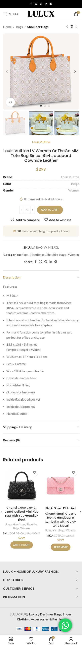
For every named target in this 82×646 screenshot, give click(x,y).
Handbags (37, 254)
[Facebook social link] (30, 4)
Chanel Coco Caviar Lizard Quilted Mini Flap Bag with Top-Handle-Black (22, 514)
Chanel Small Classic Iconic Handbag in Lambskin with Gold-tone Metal (60, 520)
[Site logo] (41, 13)
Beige (75, 184)
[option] (41, 106)
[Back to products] (71, 26)
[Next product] (76, 26)
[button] (7, 71)
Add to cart (50, 209)
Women (73, 190)
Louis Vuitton (41, 142)
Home (7, 27)
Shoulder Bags (38, 27)
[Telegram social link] (51, 4)
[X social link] (35, 4)
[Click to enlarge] (10, 102)
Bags (19, 27)
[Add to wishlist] (34, 472)
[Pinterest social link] (41, 4)
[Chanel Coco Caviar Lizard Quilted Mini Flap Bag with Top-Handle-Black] (21, 485)
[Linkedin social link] (46, 4)
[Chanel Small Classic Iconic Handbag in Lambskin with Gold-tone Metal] (60, 485)
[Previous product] (67, 26)
